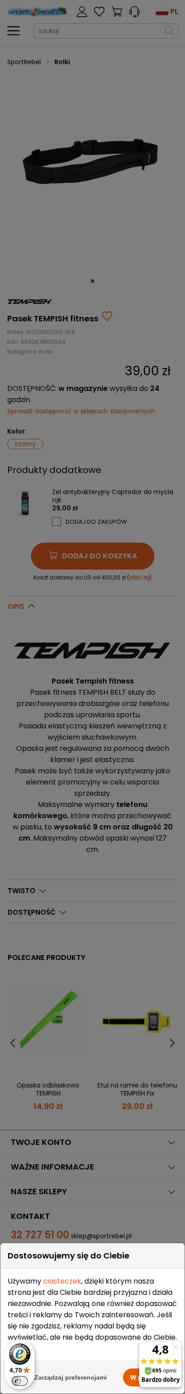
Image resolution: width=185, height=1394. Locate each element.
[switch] (20, 1381)
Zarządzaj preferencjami (70, 1377)
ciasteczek (62, 1281)
